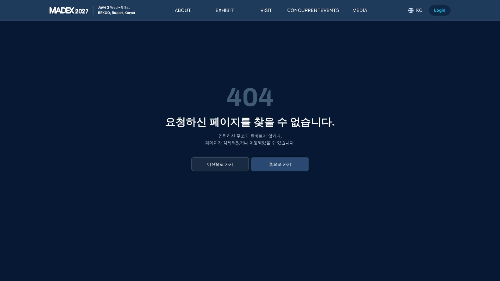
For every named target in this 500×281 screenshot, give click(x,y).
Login (439, 10)
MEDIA (359, 10)
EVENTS (313, 10)
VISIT (266, 10)
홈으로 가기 (280, 164)
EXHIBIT (225, 10)
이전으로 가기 (220, 164)
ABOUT (183, 10)
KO (419, 10)
